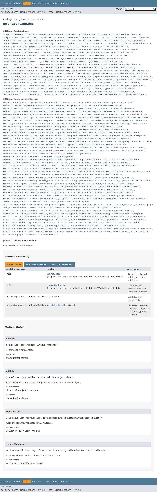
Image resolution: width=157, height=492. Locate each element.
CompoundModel (85, 153)
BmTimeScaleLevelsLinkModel (115, 138)
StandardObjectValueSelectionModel (23, 231)
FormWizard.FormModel (15, 198)
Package (17, 3)
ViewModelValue (49, 234)
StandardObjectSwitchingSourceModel (24, 228)
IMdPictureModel (30, 76)
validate (52, 296)
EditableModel (113, 165)
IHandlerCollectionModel (85, 70)
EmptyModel (59, 189)
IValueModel (75, 94)
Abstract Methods (62, 264)
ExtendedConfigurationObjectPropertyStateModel (105, 192)
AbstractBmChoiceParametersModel (22, 102)
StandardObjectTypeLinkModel (105, 228)
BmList (124, 129)
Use (34, 3)
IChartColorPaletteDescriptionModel (96, 43)
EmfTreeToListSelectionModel (119, 183)
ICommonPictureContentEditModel (81, 49)
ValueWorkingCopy (13, 234)
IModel (124, 76)
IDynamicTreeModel (13, 55)
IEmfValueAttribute (105, 61)
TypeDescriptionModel (86, 231)
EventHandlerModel (13, 192)
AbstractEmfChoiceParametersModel (102, 105)
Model (93, 207)
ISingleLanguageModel (133, 85)
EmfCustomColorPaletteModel (19, 177)
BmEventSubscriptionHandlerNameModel (24, 126)
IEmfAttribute (87, 55)
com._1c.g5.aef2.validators (28, 19)
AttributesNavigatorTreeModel (95, 111)
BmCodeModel (144, 117)
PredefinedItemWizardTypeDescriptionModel (95, 219)
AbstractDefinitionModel (56, 102)
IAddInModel (57, 34)
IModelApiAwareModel (141, 76)
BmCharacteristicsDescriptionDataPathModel (75, 114)
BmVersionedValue (116, 144)
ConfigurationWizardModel (18, 162)
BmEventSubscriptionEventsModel (129, 123)
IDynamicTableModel (122, 52)
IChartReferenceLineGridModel (20, 46)
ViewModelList (32, 234)
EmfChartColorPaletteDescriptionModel (128, 171)
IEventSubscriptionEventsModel (56, 64)
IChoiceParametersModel (16, 49)
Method (41, 12)
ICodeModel (37, 49)
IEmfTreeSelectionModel (107, 58)
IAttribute (39, 37)
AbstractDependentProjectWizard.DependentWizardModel (103, 102)
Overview (6, 3)
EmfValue (118, 186)
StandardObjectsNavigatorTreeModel (64, 225)
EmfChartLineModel (13, 174)
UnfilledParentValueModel (114, 231)
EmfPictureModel (141, 180)
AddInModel (129, 108)
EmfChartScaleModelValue (39, 174)
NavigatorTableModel (109, 207)
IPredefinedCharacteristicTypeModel (92, 82)
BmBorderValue (40, 114)
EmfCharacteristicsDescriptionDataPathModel (29, 168)
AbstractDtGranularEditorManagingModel (59, 105)
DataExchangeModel (81, 162)
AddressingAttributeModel (18, 111)
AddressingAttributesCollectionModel (55, 111)
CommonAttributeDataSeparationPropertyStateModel (116, 150)
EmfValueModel (132, 186)
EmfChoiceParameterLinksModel (72, 174)
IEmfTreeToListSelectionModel (20, 61)
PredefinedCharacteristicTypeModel (102, 216)
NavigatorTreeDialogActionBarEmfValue (25, 213)
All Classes (7, 9)
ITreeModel (64, 88)
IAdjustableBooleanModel (17, 37)
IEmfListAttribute (110, 55)
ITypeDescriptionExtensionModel (21, 91)
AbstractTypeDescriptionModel (105, 108)
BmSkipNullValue (62, 138)
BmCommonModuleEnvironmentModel (82, 120)
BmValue (147, 141)
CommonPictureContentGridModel (57, 153)
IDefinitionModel (62, 52)
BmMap (112, 132)
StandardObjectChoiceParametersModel (117, 222)
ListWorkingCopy (114, 204)
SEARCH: (120, 9)
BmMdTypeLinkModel (13, 135)
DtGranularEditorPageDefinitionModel (82, 165)
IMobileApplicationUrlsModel (103, 76)
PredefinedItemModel (14, 219)
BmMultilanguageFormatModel (41, 135)
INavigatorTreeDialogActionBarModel (89, 79)
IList (75, 73)
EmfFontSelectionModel (49, 177)
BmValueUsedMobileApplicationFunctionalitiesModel (75, 144)
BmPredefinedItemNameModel (36, 138)
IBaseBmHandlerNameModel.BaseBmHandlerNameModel (118, 198)
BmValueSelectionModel (32, 144)
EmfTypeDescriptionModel (59, 186)
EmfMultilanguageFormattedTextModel (83, 180)
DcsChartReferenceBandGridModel (111, 162)
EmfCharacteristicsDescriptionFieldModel (80, 168)
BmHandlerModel (44, 129)
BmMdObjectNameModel (127, 132)
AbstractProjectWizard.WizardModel (23, 108)
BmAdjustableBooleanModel (128, 111)
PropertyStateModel (14, 222)
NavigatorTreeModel (90, 213)
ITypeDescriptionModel (54, 91)
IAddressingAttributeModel (81, 34)
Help (68, 3)
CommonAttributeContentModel (69, 150)
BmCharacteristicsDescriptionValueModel (79, 117)
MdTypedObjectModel (78, 207)
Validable (136, 231)
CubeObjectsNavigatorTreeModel (51, 162)
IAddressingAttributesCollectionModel (120, 34)
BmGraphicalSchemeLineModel (19, 129)
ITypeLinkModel (76, 91)
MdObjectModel (11, 207)
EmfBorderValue (130, 165)
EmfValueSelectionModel (16, 189)
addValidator (54, 274)
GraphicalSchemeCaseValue (43, 198)
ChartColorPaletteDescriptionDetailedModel (67, 147)
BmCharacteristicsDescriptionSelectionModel (29, 117)
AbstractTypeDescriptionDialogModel (65, 108)
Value (146, 231)
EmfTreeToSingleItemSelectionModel (23, 186)
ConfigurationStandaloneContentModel (117, 159)
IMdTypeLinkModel (75, 76)
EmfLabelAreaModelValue (109, 177)
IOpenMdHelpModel (124, 79)
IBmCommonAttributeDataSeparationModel (104, 37)
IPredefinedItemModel (127, 82)
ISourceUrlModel (12, 88)
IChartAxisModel (12, 43)
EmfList (128, 177)
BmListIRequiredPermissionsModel (22, 132)
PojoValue (8, 216)
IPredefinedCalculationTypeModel (52, 82)
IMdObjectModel (11, 76)
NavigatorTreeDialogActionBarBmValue (67, 210)
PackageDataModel (112, 213)
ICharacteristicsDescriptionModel (127, 40)
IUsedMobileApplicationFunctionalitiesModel (29, 94)
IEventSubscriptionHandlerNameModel (96, 64)
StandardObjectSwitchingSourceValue (67, 228)
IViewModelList (91, 94)
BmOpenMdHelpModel (136, 135)
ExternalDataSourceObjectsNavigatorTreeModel (81, 195)
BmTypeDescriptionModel (90, 141)
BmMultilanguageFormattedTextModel (78, 135)
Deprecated (50, 3)
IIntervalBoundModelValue (56, 73)
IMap (103, 73)
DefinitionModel (50, 165)
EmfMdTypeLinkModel (50, 180)
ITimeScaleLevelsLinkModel (41, 88)
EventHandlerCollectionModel (83, 189)
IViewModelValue (133, 94)
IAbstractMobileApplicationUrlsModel (24, 34)
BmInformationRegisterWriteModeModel (76, 129)
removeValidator (56, 285)
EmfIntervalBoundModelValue (79, 177)
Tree (40, 3)
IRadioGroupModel (13, 85)
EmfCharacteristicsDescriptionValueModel (81, 171)
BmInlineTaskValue (109, 129)
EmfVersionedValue (41, 189)
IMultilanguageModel (55, 79)
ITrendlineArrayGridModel (86, 88)
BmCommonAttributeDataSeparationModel (41, 120)
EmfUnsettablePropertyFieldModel (93, 186)
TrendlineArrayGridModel (59, 231)
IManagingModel (91, 73)
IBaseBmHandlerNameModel (66, 37)
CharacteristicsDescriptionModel (22, 147)
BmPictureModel (11, 138)
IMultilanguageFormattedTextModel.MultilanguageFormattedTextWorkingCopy (46, 201)
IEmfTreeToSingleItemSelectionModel (65, 61)
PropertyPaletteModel (133, 219)
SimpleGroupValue (36, 222)
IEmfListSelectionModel (16, 58)
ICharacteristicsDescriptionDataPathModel (27, 40)
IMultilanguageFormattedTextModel (22, 79)
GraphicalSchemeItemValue (74, 198)
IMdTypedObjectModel (52, 76)
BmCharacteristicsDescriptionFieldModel (124, 114)
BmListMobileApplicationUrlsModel (62, 132)
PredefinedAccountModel (28, 216)
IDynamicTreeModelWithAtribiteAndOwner (51, 55)
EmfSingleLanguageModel (60, 183)
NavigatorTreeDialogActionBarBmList (24, 210)
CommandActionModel (134, 147)
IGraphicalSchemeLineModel (119, 67)
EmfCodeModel (97, 174)
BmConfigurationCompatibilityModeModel (125, 120)
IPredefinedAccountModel (17, 82)
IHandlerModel (137, 70)
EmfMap (33, 180)
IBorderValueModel (138, 37)
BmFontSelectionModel (111, 126)
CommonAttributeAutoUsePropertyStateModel (27, 150)
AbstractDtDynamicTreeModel (19, 105)
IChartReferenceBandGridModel (135, 43)
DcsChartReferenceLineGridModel (21, 165)
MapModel (129, 204)
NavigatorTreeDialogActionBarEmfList (111, 210)
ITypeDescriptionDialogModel (119, 88)
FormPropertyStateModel (122, 195)
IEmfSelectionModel (78, 58)
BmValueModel (10, 144)
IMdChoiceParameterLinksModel (130, 73)
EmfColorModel (114, 174)
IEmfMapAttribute (47, 58)
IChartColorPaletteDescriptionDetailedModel (48, 43)
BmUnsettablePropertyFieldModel (123, 141)
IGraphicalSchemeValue (16, 70)
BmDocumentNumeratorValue (57, 123)
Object (61, 305)
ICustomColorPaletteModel (36, 52)
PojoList (128, 213)
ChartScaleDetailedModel (108, 147)
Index (61, 3)
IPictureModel (143, 79)
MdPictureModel (28, 207)
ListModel (98, 204)
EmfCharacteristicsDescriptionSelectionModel (29, 171)
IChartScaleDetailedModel (53, 46)
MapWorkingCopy (144, 204)
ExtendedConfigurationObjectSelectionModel (28, 195)
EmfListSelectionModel (16, 180)
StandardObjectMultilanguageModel (22, 225)
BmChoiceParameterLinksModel (120, 117)
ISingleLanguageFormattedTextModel (99, 85)
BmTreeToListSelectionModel (19, 141)
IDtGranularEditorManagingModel (91, 52)
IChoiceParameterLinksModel (106, 46)
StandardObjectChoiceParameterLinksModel (71, 222)
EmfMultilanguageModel (118, 180)
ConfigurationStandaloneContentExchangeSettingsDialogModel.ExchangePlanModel (49, 159)
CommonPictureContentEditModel (21, 153)
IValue (59, 94)
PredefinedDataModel (135, 216)
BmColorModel (10, 120)
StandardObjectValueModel (138, 228)
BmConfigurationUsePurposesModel (22, 123)
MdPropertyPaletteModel (52, 207)
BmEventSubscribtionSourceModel (91, 123)
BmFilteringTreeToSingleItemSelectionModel (72, 126)
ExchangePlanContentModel (62, 192)
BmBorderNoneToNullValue (17, 114)
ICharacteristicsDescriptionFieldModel (79, 40)
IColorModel (55, 49)
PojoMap (138, 213)
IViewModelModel (114, 94)
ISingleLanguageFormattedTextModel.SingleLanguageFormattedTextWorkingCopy (47, 204)
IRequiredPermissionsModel (43, 85)
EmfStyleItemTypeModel (88, 183)
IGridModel (59, 70)
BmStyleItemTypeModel (85, 138)
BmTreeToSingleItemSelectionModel (55, 141)
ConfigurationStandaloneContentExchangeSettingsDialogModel (38, 156)
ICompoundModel (11, 52)
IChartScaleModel (79, 46)
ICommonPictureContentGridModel (119, 49)
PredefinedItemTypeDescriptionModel (48, 219)
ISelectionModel (68, 85)
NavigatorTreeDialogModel (63, 213)
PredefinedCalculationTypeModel (62, 216)
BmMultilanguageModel (112, 135)
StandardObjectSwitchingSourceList (105, 225)
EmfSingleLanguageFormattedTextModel (24, 183)
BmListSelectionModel (95, 132)
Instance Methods (36, 264)
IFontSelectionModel (130, 64)
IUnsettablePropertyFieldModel (110, 91)
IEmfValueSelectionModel (17, 64)
